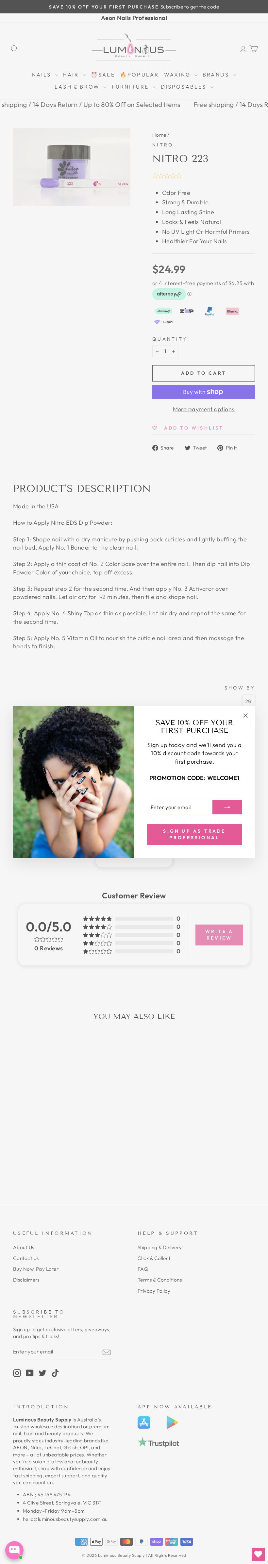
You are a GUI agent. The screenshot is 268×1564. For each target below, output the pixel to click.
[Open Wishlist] (258, 1554)
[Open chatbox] (14, 1550)
